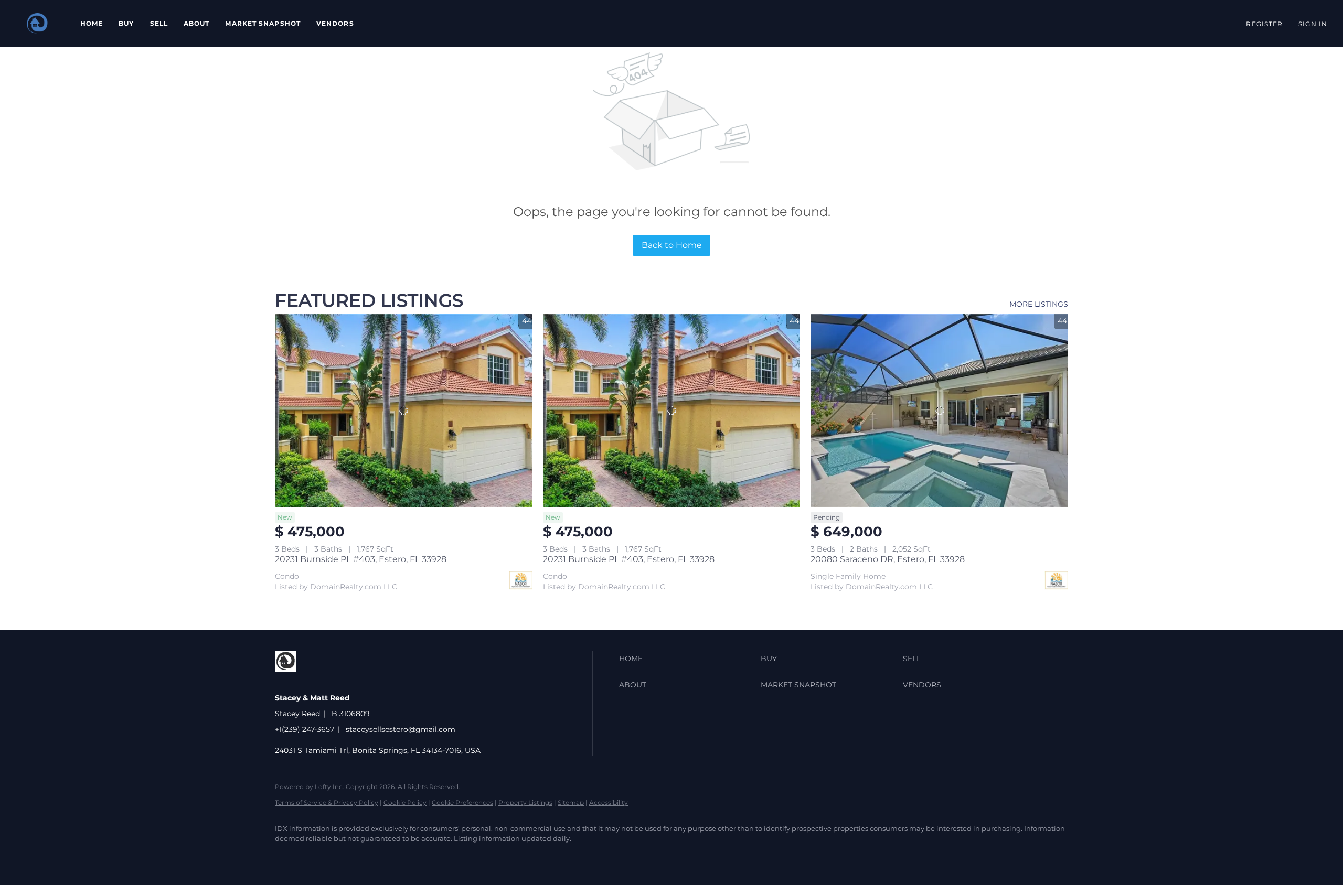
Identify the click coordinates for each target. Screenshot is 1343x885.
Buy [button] (126, 23)
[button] (37, 23)
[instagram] (318, 856)
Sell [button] (159, 23)
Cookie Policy (405, 802)
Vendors (335, 23)
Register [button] (1264, 24)
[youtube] (348, 856)
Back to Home (672, 245)
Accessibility (608, 802)
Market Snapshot (263, 23)
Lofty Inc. (329, 787)
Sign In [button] (1312, 24)
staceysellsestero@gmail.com (400, 729)
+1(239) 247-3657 (304, 729)
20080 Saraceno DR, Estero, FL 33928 (888, 559)
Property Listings (525, 802)
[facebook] (287, 856)
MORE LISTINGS (1038, 304)
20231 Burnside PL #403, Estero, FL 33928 (360, 559)
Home (91, 23)
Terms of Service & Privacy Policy (326, 802)
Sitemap (571, 802)
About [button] (197, 23)
